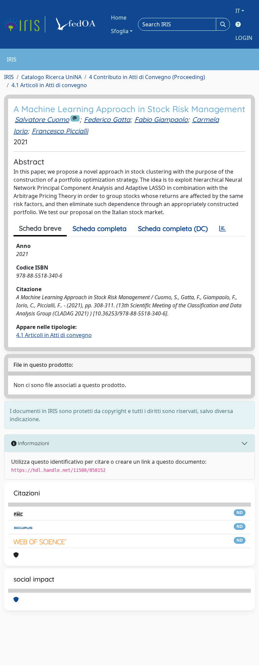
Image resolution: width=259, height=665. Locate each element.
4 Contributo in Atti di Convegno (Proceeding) (147, 77)
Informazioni (33, 443)
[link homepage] (24, 24)
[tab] (222, 229)
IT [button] (237, 11)
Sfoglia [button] (119, 31)
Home (118, 17)
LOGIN (243, 38)
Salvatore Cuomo (42, 119)
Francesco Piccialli (60, 131)
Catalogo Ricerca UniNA (51, 77)
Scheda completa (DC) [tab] (173, 228)
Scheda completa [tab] (99, 228)
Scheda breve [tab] (40, 228)
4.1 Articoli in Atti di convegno (49, 85)
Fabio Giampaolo (161, 119)
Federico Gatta (107, 119)
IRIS (9, 77)
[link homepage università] (77, 24)
